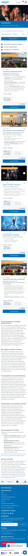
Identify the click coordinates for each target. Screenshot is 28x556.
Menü (26, 3)
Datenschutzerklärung (7, 507)
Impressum (4, 494)
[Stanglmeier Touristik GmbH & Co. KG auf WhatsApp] (13, 513)
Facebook (10, 472)
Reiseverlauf (7, 65)
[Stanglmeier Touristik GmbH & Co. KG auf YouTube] (6, 513)
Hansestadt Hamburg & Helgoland (13, 279)
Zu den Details (14, 107)
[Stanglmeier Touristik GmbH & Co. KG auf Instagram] (4, 513)
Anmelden (22, 524)
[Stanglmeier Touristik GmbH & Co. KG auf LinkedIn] (8, 513)
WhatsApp (18, 472)
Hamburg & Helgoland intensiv (12, 71)
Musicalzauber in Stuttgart (11, 235)
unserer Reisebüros (13, 476)
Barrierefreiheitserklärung (8, 497)
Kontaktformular (5, 499)
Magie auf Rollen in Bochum (11, 184)
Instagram (4, 472)
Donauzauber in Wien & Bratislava (13, 130)
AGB (2, 492)
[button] (2, 553)
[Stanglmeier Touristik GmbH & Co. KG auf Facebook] (2, 513)
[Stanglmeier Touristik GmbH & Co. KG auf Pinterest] (10, 513)
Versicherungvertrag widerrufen (9, 505)
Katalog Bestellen (7, 533)
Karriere (3, 501)
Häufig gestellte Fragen (7, 503)
